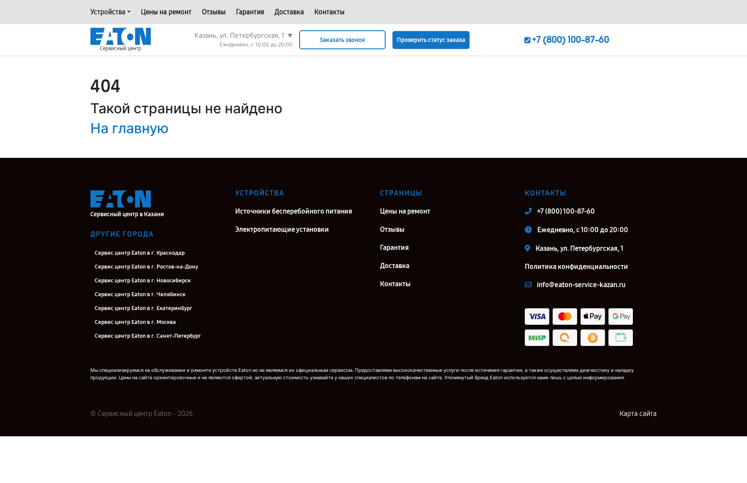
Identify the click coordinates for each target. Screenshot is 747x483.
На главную (129, 128)
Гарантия (250, 12)
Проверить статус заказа (431, 40)
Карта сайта (638, 413)
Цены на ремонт (166, 12)
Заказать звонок (342, 40)
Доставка (289, 12)
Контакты (329, 12)
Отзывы (214, 12)
